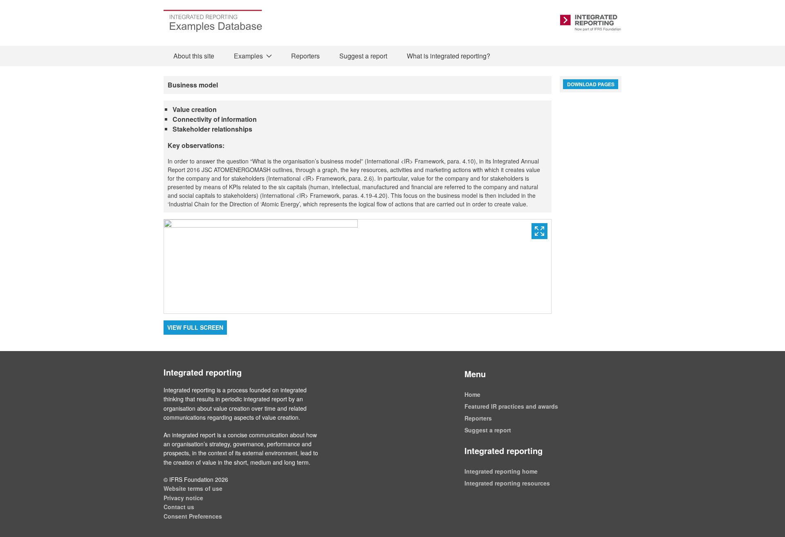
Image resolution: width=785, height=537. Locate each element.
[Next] (455, 266)
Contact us (179, 507)
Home (472, 394)
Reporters (305, 55)
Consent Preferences (193, 516)
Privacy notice (183, 498)
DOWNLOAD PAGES (591, 84)
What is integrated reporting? (448, 55)
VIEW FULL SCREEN (195, 327)
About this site (193, 55)
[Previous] (261, 266)
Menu (475, 374)
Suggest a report (363, 55)
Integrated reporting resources (507, 483)
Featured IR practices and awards (511, 406)
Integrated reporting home (501, 471)
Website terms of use (193, 488)
